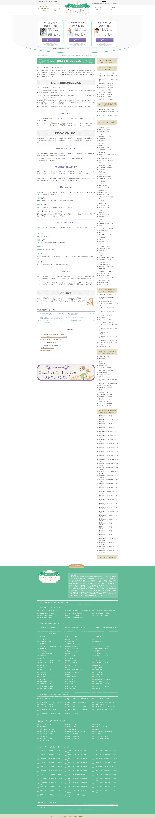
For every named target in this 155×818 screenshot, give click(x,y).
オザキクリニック (103, 134)
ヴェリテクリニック (104, 221)
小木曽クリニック (103, 201)
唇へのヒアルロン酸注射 (105, 92)
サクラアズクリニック (104, 246)
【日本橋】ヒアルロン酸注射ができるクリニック (108, 440)
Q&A (111, 8)
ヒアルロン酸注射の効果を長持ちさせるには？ (108, 297)
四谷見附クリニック (104, 174)
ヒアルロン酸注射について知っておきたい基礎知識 (54, 337)
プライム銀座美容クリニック (106, 264)
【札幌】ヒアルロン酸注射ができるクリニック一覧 (108, 504)
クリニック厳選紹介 (56, 8)
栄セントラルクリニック (105, 235)
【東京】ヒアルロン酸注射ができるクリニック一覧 (108, 507)
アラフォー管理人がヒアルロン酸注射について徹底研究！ (104, 3)
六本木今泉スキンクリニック (106, 165)
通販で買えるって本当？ (105, 399)
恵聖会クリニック (103, 216)
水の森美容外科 (103, 230)
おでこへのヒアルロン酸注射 (106, 85)
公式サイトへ (50, 40)
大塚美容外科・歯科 (104, 131)
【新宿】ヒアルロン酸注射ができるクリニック (108, 519)
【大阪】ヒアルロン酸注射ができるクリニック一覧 (108, 543)
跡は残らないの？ (103, 358)
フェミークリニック (104, 207)
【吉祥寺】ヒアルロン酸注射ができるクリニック (108, 492)
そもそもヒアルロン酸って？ (106, 315)
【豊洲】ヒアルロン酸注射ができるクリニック (108, 488)
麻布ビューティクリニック (105, 187)
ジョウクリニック (103, 219)
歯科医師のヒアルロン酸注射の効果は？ (108, 380)
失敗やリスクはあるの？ (105, 385)
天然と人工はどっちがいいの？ (106, 370)
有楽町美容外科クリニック (105, 158)
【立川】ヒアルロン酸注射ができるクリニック (108, 444)
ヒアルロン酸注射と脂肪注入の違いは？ (108, 312)
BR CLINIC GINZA (103, 282)
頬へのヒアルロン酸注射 (105, 90)
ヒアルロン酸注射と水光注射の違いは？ (51, 345)
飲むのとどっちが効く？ (105, 367)
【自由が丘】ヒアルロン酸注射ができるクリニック (108, 472)
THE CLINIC (102, 232)
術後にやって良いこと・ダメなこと (108, 377)
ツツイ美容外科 (103, 237)
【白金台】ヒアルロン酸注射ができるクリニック (108, 436)
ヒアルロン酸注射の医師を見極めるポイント (107, 104)
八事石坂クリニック (104, 239)
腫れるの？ (101, 361)
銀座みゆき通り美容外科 (105, 280)
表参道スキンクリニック (105, 136)
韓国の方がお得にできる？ (48, 350)
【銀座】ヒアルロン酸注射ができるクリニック (108, 523)
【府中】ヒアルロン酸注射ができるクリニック (108, 448)
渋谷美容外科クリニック (105, 150)
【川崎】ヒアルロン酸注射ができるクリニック (108, 452)
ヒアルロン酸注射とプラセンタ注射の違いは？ (108, 343)
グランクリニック (103, 244)
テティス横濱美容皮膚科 (105, 176)
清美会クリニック (103, 241)
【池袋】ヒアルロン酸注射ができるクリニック (108, 527)
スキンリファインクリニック (106, 228)
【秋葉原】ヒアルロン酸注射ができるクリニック (108, 460)
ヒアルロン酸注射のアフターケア (107, 294)
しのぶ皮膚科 (102, 169)
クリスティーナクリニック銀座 (106, 278)
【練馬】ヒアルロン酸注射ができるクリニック (108, 484)
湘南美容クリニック (104, 145)
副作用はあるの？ (103, 372)
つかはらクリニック (104, 214)
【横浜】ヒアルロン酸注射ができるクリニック (108, 456)
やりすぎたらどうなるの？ (105, 396)
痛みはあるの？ (103, 317)
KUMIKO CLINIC (103, 185)
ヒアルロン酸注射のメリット (48, 342)
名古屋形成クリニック (104, 248)
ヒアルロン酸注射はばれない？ (106, 356)
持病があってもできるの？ (105, 387)
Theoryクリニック (103, 203)
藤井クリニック (103, 212)
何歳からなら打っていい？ (105, 401)
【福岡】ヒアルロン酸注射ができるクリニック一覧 (108, 547)
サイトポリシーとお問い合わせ (107, 557)
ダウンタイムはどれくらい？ (106, 405)
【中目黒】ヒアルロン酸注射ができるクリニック (108, 432)
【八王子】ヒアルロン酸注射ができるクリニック (108, 500)
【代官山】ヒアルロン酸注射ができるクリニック (108, 420)
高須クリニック (103, 255)
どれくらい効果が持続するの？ (106, 403)
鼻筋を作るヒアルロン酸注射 (106, 87)
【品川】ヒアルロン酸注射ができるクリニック (108, 535)
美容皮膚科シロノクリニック (106, 271)
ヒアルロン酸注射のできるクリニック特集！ (52, 334)
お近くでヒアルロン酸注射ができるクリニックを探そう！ (107, 411)
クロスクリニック (103, 183)
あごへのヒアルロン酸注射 (105, 94)
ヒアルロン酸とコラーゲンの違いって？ (108, 329)
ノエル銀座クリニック (104, 262)
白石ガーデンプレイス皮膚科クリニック (108, 197)
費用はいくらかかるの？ (47, 348)
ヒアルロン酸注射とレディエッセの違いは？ (108, 304)
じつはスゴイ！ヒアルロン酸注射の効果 (107, 68)
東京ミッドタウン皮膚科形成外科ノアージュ (108, 155)
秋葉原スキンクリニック (105, 178)
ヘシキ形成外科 (103, 192)
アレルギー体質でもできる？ (106, 394)
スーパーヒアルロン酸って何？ (106, 322)
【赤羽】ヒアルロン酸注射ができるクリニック (108, 468)
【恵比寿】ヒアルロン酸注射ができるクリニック (108, 476)
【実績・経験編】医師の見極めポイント (108, 112)
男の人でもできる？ (104, 390)
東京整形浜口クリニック (105, 181)
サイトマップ (42, 807)
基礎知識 (98, 8)
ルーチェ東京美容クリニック (106, 223)
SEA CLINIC (102, 269)
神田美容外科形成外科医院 (105, 167)
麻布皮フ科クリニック (104, 127)
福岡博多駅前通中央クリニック (106, 257)
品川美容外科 (102, 143)
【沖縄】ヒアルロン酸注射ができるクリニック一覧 (108, 551)
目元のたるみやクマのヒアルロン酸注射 (108, 80)
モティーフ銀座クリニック (105, 273)
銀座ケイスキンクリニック (105, 163)
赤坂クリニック (103, 250)
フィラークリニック (104, 194)
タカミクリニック (103, 152)
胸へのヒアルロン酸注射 (105, 96)
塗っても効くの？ (103, 365)
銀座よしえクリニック (104, 225)
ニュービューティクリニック (106, 160)
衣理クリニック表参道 (104, 129)
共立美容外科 (102, 138)
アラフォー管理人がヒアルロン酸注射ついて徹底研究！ (72, 816)
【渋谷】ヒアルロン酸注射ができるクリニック (108, 515)
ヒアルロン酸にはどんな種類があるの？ (51, 339)
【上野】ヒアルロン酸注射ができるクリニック (108, 531)
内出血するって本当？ (104, 374)
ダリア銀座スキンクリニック (106, 266)
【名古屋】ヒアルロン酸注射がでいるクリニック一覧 (108, 539)
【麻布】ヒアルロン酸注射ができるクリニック (108, 424)
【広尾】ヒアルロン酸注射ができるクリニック (108, 416)
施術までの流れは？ (104, 363)
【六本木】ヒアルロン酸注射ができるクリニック (108, 511)
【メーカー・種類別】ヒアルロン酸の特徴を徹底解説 (107, 61)
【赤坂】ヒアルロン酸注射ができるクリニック (108, 496)
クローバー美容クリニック (105, 205)
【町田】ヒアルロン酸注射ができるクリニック (108, 480)
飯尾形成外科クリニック (105, 259)
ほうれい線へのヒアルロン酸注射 (107, 73)
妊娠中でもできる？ (104, 392)
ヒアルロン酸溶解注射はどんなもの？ (108, 340)
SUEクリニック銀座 (104, 275)
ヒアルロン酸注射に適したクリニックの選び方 (108, 333)
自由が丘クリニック (104, 190)
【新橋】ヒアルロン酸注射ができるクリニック (108, 428)
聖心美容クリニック (104, 147)
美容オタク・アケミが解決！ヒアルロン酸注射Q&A (107, 352)
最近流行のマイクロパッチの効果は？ (108, 383)
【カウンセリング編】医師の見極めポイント (108, 116)
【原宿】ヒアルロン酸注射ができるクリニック (108, 464)
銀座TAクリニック (103, 284)
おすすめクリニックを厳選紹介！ (107, 122)
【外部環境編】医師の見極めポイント (108, 109)
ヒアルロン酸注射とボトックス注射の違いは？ (108, 337)
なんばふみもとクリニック (105, 210)
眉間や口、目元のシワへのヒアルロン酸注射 (108, 76)
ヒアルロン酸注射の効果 (43, 8)
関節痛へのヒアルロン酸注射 (106, 99)
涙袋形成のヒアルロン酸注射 (106, 83)
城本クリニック (103, 253)
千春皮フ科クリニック (104, 172)
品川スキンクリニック (104, 140)
